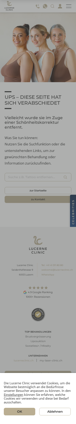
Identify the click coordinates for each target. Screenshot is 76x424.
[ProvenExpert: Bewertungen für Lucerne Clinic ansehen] (38, 314)
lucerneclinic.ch (24, 360)
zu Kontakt (38, 199)
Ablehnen (55, 412)
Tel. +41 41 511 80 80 (52, 265)
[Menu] (68, 6)
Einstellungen (13, 394)
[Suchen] (65, 177)
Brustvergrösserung (38, 336)
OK (19, 412)
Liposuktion (38, 341)
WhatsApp (47, 274)
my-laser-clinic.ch (51, 360)
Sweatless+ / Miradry (38, 345)
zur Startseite (38, 190)
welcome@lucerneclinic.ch (57, 269)
